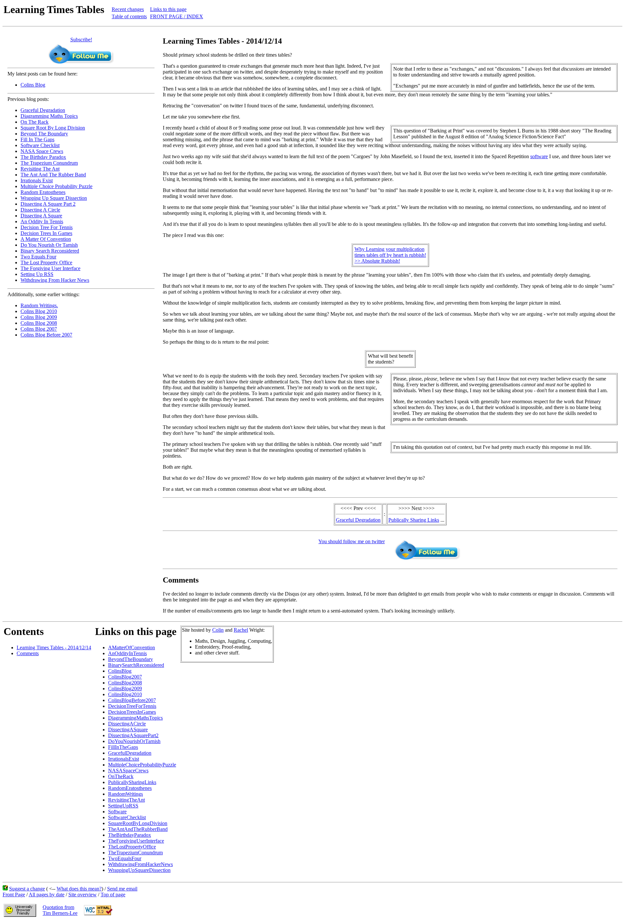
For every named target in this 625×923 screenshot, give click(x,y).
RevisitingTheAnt (126, 800)
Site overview (82, 894)
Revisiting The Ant (40, 169)
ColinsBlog (120, 671)
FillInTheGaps (123, 747)
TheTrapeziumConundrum (135, 852)
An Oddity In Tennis (42, 221)
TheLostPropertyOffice (132, 846)
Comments (28, 653)
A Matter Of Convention (46, 239)
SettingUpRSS (123, 805)
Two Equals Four (38, 256)
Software (117, 811)
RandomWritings (125, 794)
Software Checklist (40, 145)
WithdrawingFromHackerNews (140, 864)
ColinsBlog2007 (125, 677)
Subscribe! (81, 39)
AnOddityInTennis (127, 653)
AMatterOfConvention (131, 647)
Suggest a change (27, 888)
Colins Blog (33, 85)
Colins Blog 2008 (39, 323)
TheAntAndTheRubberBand (138, 829)
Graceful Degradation (43, 110)
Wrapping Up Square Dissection (54, 198)
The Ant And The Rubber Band (53, 174)
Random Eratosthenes (43, 192)
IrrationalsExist (123, 759)
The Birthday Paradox (43, 157)
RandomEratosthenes (130, 788)
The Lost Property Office (46, 262)
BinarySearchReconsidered (136, 665)
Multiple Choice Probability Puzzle (56, 186)
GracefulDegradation (129, 753)
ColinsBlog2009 (125, 688)
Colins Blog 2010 (39, 311)
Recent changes (128, 9)
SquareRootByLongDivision (137, 823)
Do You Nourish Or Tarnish (49, 245)
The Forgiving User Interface (50, 268)
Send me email (122, 888)
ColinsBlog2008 (125, 682)
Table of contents (129, 16)
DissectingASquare (128, 729)
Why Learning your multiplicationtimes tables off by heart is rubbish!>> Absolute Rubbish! (390, 255)
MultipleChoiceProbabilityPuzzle (142, 764)
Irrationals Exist (37, 180)
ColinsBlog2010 (125, 694)
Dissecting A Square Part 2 (48, 204)
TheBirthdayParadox (129, 835)
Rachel (241, 630)
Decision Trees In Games (46, 233)
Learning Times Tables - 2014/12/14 (54, 647)
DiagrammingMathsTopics (135, 718)
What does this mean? (79, 888)
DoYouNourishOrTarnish (134, 741)
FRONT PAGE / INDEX (176, 16)
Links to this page (168, 9)
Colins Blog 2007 (39, 329)
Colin (218, 630)
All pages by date (46, 894)
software (539, 156)
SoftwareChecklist (127, 817)
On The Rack (35, 122)
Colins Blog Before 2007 (46, 335)
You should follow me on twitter (351, 541)
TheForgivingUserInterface (136, 841)
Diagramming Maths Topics (49, 116)
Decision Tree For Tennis (47, 227)
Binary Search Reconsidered (50, 251)
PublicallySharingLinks (132, 782)
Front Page (14, 894)
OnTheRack (120, 776)
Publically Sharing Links (413, 520)
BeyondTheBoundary (130, 659)
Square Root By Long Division (53, 128)
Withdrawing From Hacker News (55, 280)
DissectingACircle (127, 723)
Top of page (113, 894)
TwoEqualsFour (124, 858)
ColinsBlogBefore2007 (132, 700)
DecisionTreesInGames (132, 712)
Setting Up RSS (37, 274)
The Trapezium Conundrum (49, 163)
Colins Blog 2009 (39, 317)
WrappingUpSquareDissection (139, 870)
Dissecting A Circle (40, 210)
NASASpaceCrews (128, 770)
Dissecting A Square (41, 215)
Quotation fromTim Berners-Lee (60, 910)
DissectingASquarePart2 (133, 735)
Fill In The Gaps (37, 139)
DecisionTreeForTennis (132, 706)
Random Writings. (39, 305)
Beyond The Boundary (44, 133)
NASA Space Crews (42, 151)
